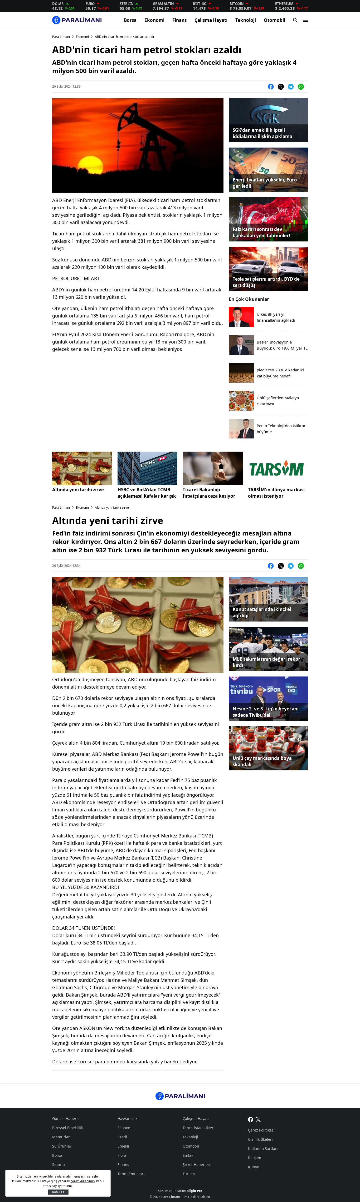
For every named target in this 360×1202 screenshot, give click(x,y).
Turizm (189, 1173)
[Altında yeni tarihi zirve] (82, 468)
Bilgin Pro (194, 1191)
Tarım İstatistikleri (199, 1127)
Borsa (130, 20)
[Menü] (305, 20)
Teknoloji (245, 20)
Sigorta (58, 1164)
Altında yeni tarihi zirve (78, 490)
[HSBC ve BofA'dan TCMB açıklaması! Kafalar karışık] (148, 468)
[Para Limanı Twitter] (258, 1119)
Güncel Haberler (66, 1118)
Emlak (188, 1155)
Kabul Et (58, 1192)
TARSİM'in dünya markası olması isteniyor (276, 493)
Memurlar (61, 1136)
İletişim (254, 1157)
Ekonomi (154, 20)
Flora (122, 1155)
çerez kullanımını (83, 1181)
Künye (253, 1166)
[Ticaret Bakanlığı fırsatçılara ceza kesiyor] (213, 468)
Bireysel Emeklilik (67, 1127)
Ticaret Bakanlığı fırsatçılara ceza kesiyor (209, 493)
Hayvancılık (127, 1118)
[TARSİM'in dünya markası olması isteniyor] (278, 468)
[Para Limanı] (76, 20)
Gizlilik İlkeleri (260, 1139)
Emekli (123, 1146)
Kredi (122, 1136)
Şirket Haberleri (196, 1164)
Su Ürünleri (62, 1146)
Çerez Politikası (261, 1130)
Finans (179, 20)
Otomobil (274, 20)
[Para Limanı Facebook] (250, 1119)
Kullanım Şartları (263, 1148)
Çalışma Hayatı (210, 20)
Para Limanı (61, 36)
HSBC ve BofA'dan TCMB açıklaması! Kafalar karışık (147, 493)
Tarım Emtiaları (131, 1173)
